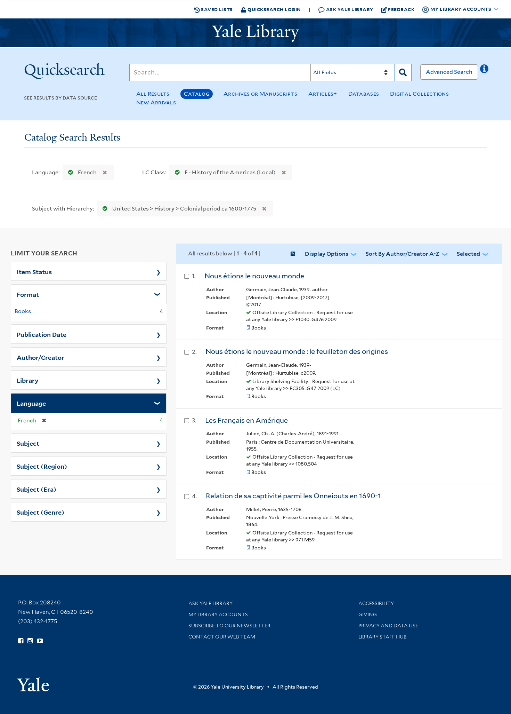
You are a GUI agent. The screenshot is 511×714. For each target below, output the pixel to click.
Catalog (196, 93)
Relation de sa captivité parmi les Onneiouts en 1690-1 (293, 496)
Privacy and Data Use (388, 625)
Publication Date (41, 334)
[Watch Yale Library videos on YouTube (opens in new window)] (40, 641)
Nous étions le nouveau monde (254, 276)
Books (23, 311)
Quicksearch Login (273, 9)
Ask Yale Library (349, 9)
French (87, 172)
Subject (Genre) (40, 512)
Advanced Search (449, 72)
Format (28, 294)
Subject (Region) (42, 466)
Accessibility (376, 603)
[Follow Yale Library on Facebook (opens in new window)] (20, 641)
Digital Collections (419, 93)
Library (28, 380)
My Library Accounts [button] (461, 9)
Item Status (34, 271)
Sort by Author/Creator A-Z (402, 254)
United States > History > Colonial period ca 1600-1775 (184, 208)
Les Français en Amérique (246, 420)
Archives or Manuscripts (260, 93)
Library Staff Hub (382, 637)
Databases (363, 93)
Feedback (401, 9)
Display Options (326, 254)
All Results (153, 93)
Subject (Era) (36, 489)
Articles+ (322, 93)
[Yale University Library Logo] (255, 33)
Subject (28, 443)
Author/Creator (40, 357)
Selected (468, 254)
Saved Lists (216, 9)
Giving (367, 614)
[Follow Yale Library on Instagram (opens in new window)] (30, 641)
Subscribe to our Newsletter (229, 625)
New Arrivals (156, 102)
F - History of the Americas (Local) (230, 172)
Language (31, 403)
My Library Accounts (218, 614)
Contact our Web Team (221, 637)
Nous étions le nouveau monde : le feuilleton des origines (296, 351)
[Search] (403, 72)
